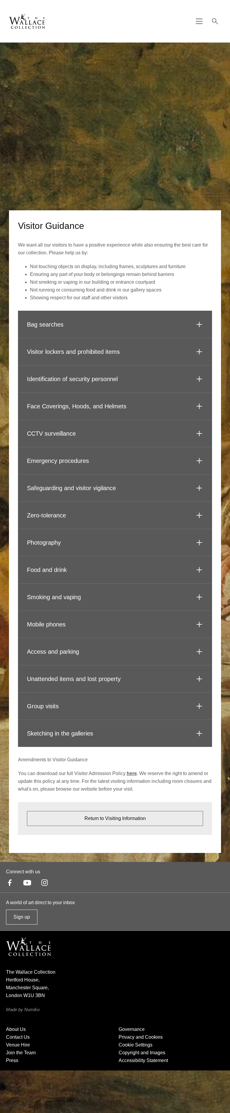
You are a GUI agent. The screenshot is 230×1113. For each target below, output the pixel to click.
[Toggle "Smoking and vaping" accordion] (199, 597)
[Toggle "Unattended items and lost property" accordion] (199, 679)
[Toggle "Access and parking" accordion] (199, 652)
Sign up (21, 919)
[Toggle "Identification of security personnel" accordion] (199, 379)
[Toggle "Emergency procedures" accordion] (199, 461)
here (132, 773)
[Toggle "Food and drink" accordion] (199, 570)
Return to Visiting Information (115, 818)
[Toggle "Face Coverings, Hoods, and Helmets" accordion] (199, 406)
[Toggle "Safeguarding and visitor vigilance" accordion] (199, 488)
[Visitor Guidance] (27, 21)
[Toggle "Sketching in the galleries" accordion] (199, 733)
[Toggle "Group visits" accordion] (199, 706)
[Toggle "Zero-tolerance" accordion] (199, 515)
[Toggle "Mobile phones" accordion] (199, 624)
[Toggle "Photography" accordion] (199, 542)
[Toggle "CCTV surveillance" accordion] (199, 433)
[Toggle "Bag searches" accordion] (199, 324)
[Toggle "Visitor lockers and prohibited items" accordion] (199, 352)
